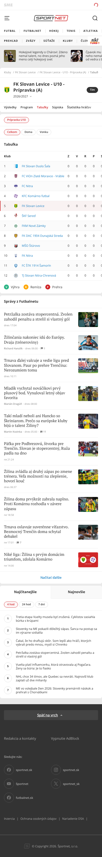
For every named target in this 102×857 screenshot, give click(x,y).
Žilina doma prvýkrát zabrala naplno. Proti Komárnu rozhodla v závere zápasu (36, 504)
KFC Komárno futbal (36, 196)
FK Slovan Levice (25, 72)
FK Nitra (27, 255)
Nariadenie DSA (73, 818)
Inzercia (9, 818)
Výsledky (10, 107)
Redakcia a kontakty (20, 738)
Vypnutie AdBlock (65, 738)
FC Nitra (27, 186)
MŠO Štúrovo (31, 246)
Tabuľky (42, 107)
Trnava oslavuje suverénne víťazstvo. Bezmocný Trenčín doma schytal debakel (36, 532)
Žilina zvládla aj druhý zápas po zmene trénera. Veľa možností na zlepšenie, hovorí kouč (38, 476)
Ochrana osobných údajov (38, 818)
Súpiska (57, 107)
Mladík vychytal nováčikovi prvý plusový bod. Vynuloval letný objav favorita (34, 393)
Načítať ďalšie (51, 577)
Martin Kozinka (13, 431)
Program (27, 107)
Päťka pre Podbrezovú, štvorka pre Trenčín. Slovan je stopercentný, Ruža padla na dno (37, 449)
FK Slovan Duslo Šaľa (36, 166)
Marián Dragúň (13, 404)
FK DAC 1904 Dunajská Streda (42, 236)
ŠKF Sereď (29, 216)
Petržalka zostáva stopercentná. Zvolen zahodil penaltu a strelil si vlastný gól (38, 317)
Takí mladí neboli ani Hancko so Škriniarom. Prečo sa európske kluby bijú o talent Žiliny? (35, 421)
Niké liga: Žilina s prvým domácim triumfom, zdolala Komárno (34, 557)
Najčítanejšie (25, 592)
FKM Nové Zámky (34, 226)
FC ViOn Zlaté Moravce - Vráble (43, 176)
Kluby (7, 72)
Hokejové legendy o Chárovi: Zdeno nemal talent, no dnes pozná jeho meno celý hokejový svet (43, 55)
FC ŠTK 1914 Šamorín (36, 265)
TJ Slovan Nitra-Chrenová (39, 275)
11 (44, 431)
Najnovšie (76, 592)
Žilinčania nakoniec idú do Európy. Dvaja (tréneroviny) (34, 340)
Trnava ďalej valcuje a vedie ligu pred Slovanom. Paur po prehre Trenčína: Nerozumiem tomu (36, 365)
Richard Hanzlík (13, 348)
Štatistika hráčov (79, 107)
